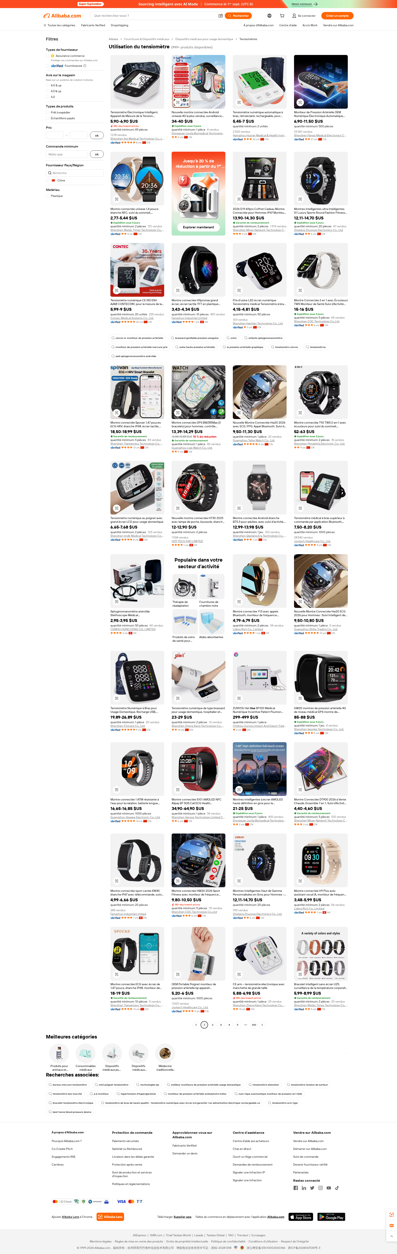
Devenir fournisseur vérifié (310, 1164)
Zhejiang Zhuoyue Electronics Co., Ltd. (318, 230)
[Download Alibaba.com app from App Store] (300, 1217)
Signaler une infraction (247, 1180)
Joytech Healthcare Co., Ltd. (312, 541)
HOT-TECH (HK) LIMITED (187, 541)
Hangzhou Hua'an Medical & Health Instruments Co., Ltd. (260, 135)
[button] (220, 15)
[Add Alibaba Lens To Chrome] (110, 1217)
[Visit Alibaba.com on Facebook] (295, 1187)
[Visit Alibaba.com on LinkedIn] (303, 1187)
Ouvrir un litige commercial (250, 1156)
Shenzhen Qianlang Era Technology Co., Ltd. (260, 535)
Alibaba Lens (70, 1216)
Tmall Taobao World (178, 1235)
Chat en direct (242, 1148)
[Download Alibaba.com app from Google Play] (331, 1217)
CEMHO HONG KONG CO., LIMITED (133, 629)
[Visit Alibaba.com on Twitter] (312, 1187)
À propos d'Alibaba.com (68, 1132)
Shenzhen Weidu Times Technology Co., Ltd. (137, 230)
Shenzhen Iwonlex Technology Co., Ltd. (319, 729)
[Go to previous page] (196, 1025)
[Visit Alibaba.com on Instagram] (320, 1187)
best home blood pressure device (72, 1112)
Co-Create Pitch (62, 1148)
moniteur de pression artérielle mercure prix (141, 347)
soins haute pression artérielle (197, 347)
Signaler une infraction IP (249, 1172)
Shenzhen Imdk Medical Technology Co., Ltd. (137, 535)
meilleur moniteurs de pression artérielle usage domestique (206, 1084)
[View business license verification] (236, 1248)
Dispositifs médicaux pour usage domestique (204, 39)
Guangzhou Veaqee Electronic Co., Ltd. (135, 817)
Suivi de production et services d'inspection (132, 1174)
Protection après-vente (127, 1164)
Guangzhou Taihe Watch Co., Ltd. (254, 440)
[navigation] (75, 532)
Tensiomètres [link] (248, 39)
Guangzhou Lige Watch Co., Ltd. (192, 447)
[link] (391, 1214)
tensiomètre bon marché (67, 1093)
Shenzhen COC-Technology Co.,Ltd (316, 321)
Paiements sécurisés (125, 1141)
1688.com (156, 1235)
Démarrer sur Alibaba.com (310, 1148)
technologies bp (149, 1084)
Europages (258, 1235)
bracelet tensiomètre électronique (73, 1103)
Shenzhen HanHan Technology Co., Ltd (258, 323)
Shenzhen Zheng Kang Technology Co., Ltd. (198, 726)
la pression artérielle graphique (245, 347)
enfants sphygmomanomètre (265, 338)
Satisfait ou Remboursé (127, 1148)
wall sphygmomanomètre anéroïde (136, 356)
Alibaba (113, 39)
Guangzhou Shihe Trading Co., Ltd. (316, 629)
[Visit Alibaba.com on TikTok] (337, 1187)
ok (97, 135)
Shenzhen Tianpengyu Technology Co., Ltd (137, 443)
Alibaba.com (275, 1216)
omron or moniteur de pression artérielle (139, 338)
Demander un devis (184, 1153)
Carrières (58, 1164)
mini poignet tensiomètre (113, 1084)
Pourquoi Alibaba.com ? (67, 1141)
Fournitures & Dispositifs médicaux (146, 39)
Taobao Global (216, 1235)
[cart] (283, 16)
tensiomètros (318, 347)
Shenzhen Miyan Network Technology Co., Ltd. (260, 230)
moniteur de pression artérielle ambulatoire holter (197, 1093)
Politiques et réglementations (131, 1184)
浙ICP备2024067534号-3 (304, 1247)
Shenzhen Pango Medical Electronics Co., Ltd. (321, 135)
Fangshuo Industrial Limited (189, 318)
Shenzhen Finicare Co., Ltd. (127, 726)
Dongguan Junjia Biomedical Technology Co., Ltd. (198, 133)
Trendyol (242, 1235)
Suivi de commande (305, 1156)
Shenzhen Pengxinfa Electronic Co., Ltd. (319, 443)
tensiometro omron (286, 347)
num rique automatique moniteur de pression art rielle (270, 1093)
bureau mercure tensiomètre (70, 1084)
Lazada (198, 1235)
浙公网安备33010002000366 (266, 1247)
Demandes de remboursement (253, 1164)
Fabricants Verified (184, 1145)
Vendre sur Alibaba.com (308, 1141)
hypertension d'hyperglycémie (138, 1093)
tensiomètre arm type (285, 1103)
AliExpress (139, 1235)
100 (254, 1024)
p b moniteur (101, 1093)
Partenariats (301, 1172)
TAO (230, 1235)
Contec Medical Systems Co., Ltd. (132, 318)
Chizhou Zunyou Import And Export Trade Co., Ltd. (260, 726)
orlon (234, 338)
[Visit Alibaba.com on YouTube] (328, 1187)
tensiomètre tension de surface (309, 1084)
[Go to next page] (262, 1025)
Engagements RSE (63, 1156)
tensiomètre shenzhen (266, 1084)
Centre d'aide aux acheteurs (251, 1141)
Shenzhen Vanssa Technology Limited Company (198, 817)
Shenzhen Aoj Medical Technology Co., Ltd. (137, 138)
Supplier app (182, 1216)
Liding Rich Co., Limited (248, 629)
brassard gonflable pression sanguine (197, 338)
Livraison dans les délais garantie (133, 1156)
